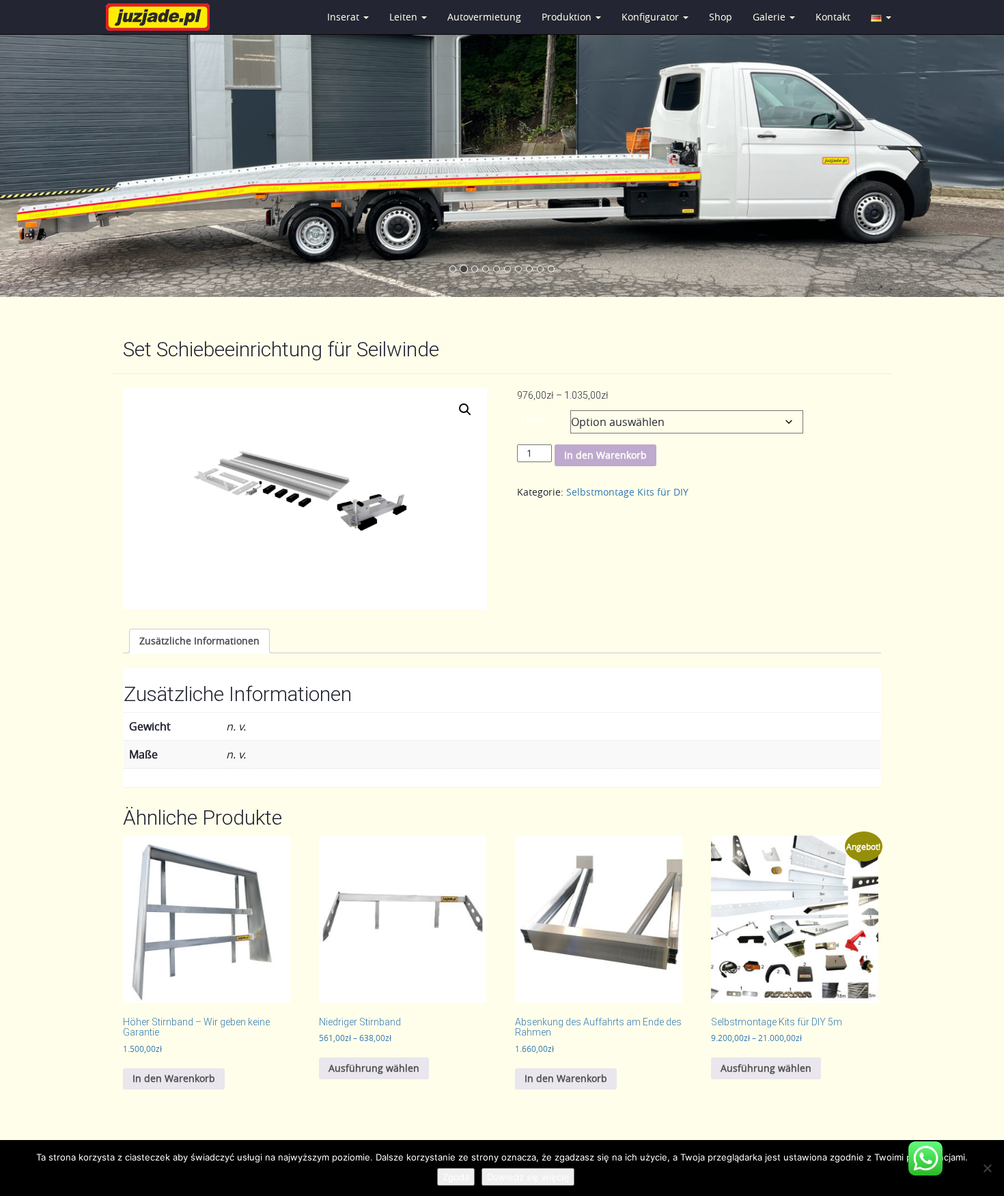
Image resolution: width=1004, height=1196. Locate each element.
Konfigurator (652, 16)
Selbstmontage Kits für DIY (627, 491)
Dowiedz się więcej (528, 1176)
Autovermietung (484, 16)
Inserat (344, 16)
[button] (465, 409)
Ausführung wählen (374, 1068)
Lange (533, 418)
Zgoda (456, 1176)
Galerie (770, 16)
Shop (720, 16)
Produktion (568, 16)
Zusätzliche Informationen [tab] (199, 640)
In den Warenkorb (605, 454)
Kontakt (832, 16)
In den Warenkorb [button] (174, 1078)
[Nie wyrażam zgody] (987, 1168)
